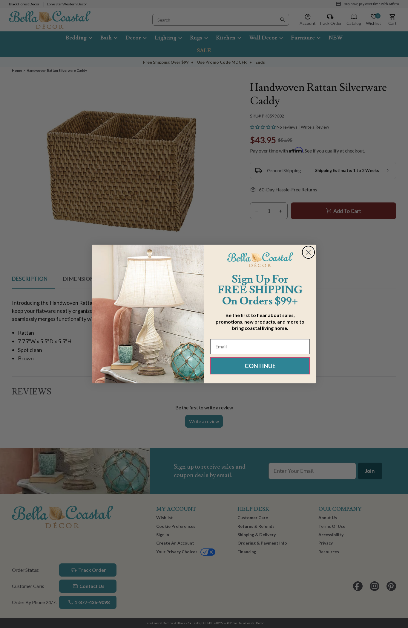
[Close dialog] (308, 252)
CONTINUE (260, 365)
